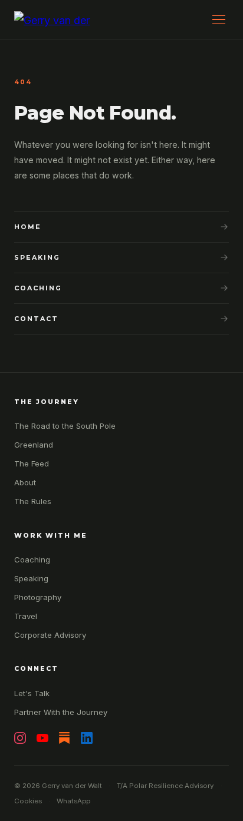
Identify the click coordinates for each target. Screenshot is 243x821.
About (25, 482)
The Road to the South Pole (65, 426)
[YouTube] (42, 738)
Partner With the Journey (60, 712)
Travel (25, 616)
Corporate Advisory (50, 635)
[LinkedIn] (87, 738)
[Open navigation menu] (218, 20)
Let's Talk (32, 693)
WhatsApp (73, 801)
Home (27, 227)
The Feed (31, 463)
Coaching (38, 288)
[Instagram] (20, 738)
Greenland (33, 444)
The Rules (32, 501)
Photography (37, 597)
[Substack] (64, 738)
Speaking (37, 257)
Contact (36, 319)
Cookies (28, 801)
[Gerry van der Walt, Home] (55, 19)
